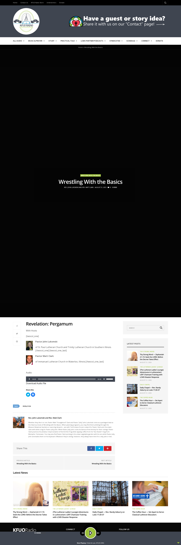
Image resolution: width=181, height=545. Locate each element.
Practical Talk (68, 41)
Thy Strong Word (147, 351)
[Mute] (104, 379)
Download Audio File (36, 383)
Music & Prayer (35, 41)
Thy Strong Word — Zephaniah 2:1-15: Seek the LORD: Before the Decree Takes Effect (152, 356)
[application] (70, 379)
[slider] (110, 378)
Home (15, 3)
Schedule (130, 41)
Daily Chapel (145, 384)
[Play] (29, 379)
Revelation (27, 406)
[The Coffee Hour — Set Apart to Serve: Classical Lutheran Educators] (132, 402)
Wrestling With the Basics (90, 175)
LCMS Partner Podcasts (92, 41)
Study (51, 41)
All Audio (17, 41)
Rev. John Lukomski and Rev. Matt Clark (78, 187)
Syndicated (114, 41)
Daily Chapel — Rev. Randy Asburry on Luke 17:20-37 (150, 388)
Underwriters (51, 3)
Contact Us (24, 3)
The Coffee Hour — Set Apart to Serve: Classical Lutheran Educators (151, 402)
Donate (61, 3)
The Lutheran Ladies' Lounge (151, 367)
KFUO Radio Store (37, 3)
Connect (145, 41)
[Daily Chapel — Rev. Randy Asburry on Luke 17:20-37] (132, 389)
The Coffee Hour (146, 397)
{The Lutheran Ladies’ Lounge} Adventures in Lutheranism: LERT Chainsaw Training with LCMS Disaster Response (152, 373)
